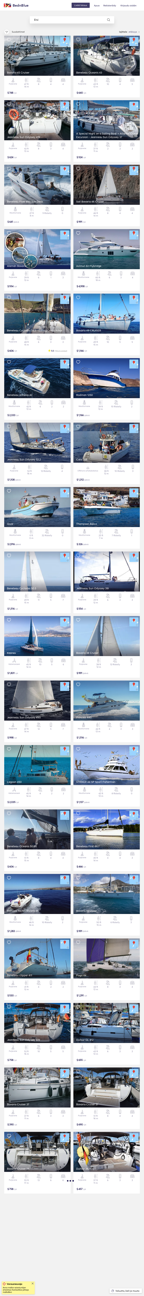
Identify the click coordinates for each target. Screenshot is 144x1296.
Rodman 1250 (84, 395)
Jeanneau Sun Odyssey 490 (24, 717)
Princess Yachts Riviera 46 (23, 910)
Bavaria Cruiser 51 (87, 1104)
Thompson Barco (86, 524)
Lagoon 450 (14, 782)
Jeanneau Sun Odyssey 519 (23, 1039)
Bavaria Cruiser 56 (18, 1168)
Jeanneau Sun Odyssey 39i (92, 588)
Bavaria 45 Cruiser (18, 72)
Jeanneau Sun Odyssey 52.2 (24, 459)
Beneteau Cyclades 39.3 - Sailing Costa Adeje (34, 330)
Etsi (36, 19)
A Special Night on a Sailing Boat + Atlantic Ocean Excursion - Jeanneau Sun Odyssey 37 (107, 135)
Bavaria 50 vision (86, 910)
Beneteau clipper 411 (19, 975)
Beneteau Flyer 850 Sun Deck (25, 201)
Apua (97, 5)
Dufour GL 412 (85, 1039)
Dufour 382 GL (85, 1168)
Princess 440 (84, 717)
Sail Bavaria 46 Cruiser (90, 201)
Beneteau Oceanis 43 (89, 72)
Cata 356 (81, 459)
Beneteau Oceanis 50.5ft (22, 846)
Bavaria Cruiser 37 (18, 1104)
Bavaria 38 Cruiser (87, 653)
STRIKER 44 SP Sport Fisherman (95, 782)
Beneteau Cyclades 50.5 (21, 588)
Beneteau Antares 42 (19, 395)
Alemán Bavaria (16, 266)
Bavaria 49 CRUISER (88, 330)
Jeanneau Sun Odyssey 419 (23, 137)
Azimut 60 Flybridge (88, 266)
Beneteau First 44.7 (87, 846)
